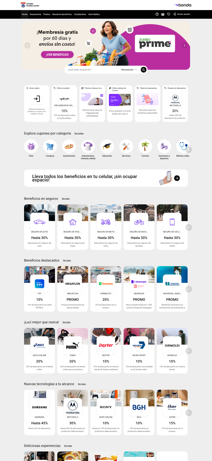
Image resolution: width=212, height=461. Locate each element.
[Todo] (31, 150)
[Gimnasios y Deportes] (164, 150)
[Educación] (107, 150)
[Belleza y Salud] (183, 150)
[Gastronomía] (69, 150)
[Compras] (50, 150)
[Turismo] (145, 150)
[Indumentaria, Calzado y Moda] (88, 150)
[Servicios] (126, 150)
